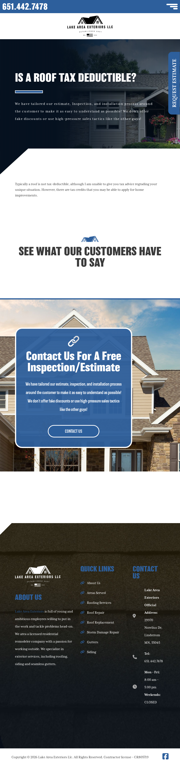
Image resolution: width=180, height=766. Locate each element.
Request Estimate (174, 83)
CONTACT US (73, 431)
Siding (91, 652)
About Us (93, 583)
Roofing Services (99, 603)
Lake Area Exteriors (29, 611)
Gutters (92, 642)
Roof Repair (95, 613)
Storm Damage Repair (103, 632)
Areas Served (96, 593)
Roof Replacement (100, 622)
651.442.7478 (25, 6)
